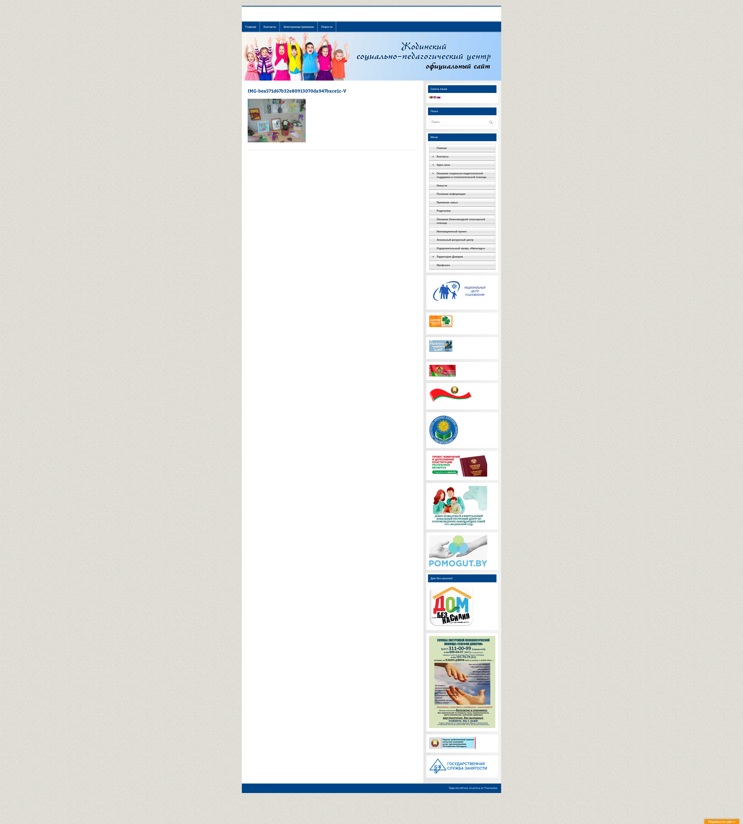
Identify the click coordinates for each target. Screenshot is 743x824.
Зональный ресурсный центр (455, 239)
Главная (250, 27)
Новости (326, 27)
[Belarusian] (431, 97)
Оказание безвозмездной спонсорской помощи (461, 221)
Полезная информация (451, 193)
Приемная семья (447, 202)
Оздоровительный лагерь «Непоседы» (461, 248)
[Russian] (438, 97)
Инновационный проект (452, 231)
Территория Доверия (450, 256)
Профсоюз (443, 265)
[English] (435, 97)
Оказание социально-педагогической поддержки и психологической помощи (461, 175)
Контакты (270, 27)
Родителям (444, 210)
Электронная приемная (298, 27)
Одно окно (443, 164)
